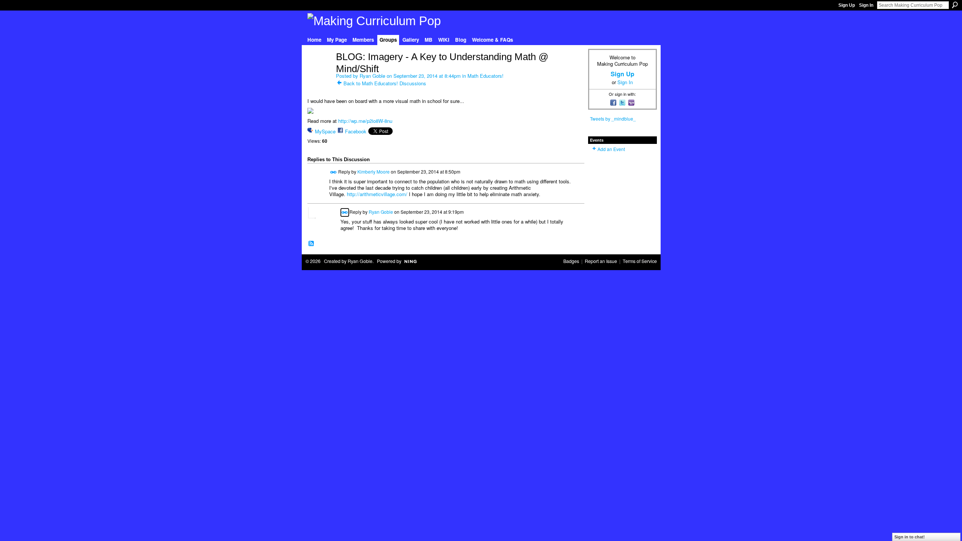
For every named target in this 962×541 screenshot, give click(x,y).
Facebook (355, 131)
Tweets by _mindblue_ (613, 118)
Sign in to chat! (909, 537)
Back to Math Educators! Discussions (384, 83)
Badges (571, 261)
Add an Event (611, 149)
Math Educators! (485, 75)
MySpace (325, 131)
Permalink (333, 172)
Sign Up (846, 5)
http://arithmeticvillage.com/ (377, 194)
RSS (311, 243)
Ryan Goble (372, 75)
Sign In (866, 5)
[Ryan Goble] (319, 73)
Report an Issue (601, 261)
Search (955, 5)
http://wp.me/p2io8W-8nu (365, 120)
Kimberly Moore (373, 171)
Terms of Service (640, 261)
